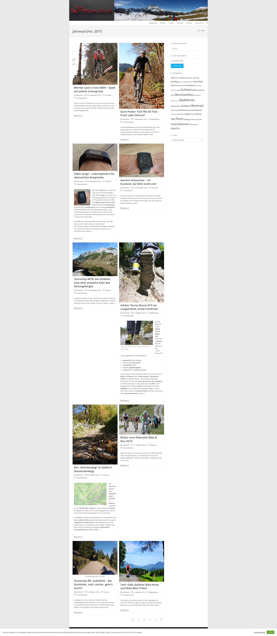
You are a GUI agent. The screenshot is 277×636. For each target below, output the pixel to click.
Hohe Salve (198, 85)
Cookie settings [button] (259, 632)
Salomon (140, 386)
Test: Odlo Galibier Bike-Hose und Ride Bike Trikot (139, 586)
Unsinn (192, 119)
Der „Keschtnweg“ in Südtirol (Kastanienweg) (93, 469)
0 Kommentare (128, 122)
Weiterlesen (78, 116)
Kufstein (186, 90)
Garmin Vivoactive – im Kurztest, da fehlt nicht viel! (138, 182)
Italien (172, 90)
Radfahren (187, 100)
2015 (203, 30)
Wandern (184, 124)
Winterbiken (194, 124)
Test (173, 119)
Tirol (179, 119)
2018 (178, 78)
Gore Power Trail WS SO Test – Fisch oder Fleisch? (139, 113)
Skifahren (198, 110)
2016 (173, 77)
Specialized (181, 114)
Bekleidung (155, 119)
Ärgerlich (175, 128)
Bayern (180, 82)
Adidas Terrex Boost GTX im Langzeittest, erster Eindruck (139, 307)
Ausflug (174, 81)
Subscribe (177, 66)
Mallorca (195, 90)
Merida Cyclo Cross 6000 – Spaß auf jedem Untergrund (94, 89)
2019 (182, 78)
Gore (180, 85)
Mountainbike (184, 95)
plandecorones (175, 101)
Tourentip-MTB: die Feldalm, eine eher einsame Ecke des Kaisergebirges (92, 282)
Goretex (139, 360)
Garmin (174, 85)
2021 (191, 78)
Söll (193, 114)
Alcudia (196, 78)
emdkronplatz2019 (188, 82)
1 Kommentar (128, 191)
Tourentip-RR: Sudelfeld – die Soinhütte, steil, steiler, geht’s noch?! (93, 584)
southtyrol (174, 114)
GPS (183, 85)
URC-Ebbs (199, 119)
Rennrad (197, 105)
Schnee (191, 110)
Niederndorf (197, 95)
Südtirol (198, 114)
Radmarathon (176, 106)
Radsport (186, 105)
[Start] (198, 30)
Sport (188, 113)
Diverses (153, 445)
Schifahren (182, 110)
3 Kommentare (81, 98)
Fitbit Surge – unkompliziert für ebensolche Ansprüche (94, 175)
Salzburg (174, 110)
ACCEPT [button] (270, 632)
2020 (187, 78)
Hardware (190, 85)
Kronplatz (178, 90)
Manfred (79, 95)
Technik (108, 95)
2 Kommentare (81, 478)
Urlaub (175, 124)
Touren (108, 290)
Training (186, 119)
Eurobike (198, 81)
